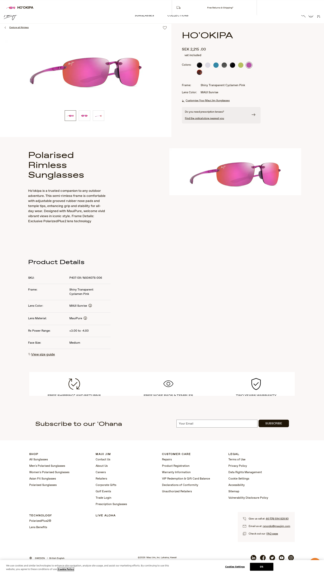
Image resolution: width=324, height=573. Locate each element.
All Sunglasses (38, 460)
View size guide (43, 354)
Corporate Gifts (106, 485)
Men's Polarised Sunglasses (47, 466)
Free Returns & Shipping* (220, 7)
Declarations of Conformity (180, 485)
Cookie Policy (66, 569)
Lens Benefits (38, 527)
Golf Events (103, 491)
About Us (102, 466)
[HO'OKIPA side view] (98, 115)
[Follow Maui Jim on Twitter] (272, 559)
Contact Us (103, 460)
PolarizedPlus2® (40, 521)
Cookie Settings (238, 479)
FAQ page (272, 533)
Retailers (101, 479)
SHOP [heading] (33, 454)
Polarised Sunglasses (43, 485)
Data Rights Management (245, 472)
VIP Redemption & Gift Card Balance (186, 479)
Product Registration (176, 466)
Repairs (167, 460)
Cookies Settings (235, 566)
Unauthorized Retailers (177, 491)
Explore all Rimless (19, 27)
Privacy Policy (237, 466)
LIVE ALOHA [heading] (106, 515)
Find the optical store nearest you (204, 118)
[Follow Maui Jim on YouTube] (281, 559)
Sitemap (233, 491)
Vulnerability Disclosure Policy (248, 498)
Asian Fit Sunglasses (42, 479)
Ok (261, 566)
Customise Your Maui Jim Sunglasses (208, 100)
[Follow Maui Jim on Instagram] (291, 559)
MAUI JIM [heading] (103, 454)
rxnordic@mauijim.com (276, 526)
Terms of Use (236, 460)
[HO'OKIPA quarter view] (70, 115)
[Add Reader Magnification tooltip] (90, 306)
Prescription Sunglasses (111, 504)
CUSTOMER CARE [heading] (176, 454)
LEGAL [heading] (233, 454)
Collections (177, 15)
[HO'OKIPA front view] (84, 115)
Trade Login (103, 498)
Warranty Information (176, 472)
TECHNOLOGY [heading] (40, 515)
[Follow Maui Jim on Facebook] (263, 559)
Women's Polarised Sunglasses (49, 472)
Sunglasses (144, 15)
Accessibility (236, 485)
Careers (101, 472)
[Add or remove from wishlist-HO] (165, 28)
